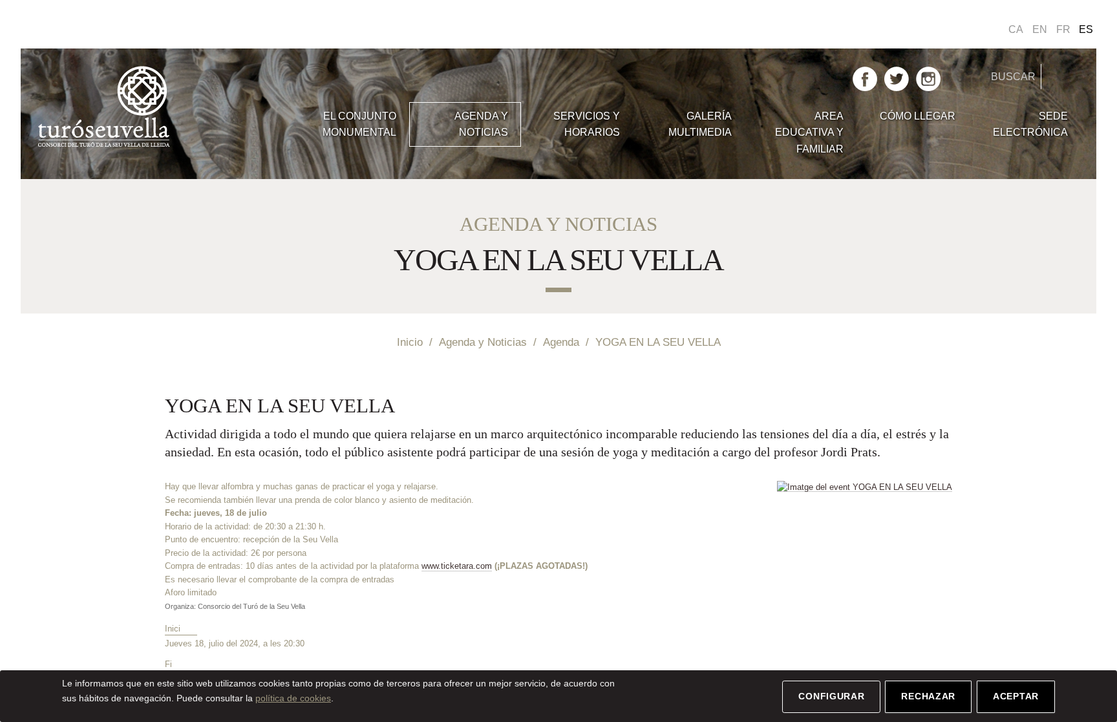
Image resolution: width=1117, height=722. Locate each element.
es (1086, 29)
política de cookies (293, 698)
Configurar (831, 696)
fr (1063, 29)
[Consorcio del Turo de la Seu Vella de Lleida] (166, 107)
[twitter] (897, 77)
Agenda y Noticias (483, 341)
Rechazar (928, 696)
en (1039, 29)
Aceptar (1016, 696)
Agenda (561, 341)
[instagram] (928, 77)
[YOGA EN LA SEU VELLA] (864, 487)
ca (1015, 29)
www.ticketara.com (456, 566)
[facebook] (865, 77)
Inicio (410, 341)
